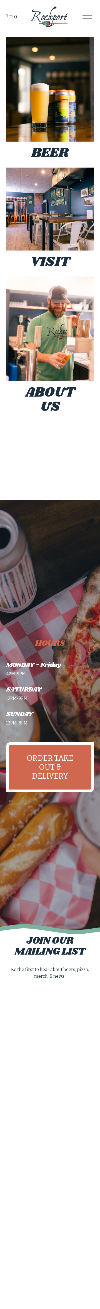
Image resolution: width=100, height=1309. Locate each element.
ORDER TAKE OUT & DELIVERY (50, 767)
